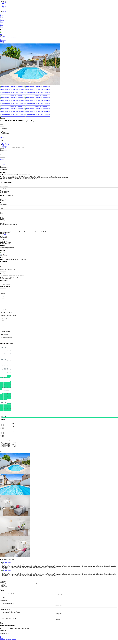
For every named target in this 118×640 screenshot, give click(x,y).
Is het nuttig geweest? (58, 594)
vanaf (1, 148)
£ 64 (4, 576)
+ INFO (5, 234)
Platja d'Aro (6, 38)
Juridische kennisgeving (3, 639)
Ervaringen (3, 10)
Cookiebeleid (14, 639)
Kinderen (1, 156)
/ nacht (6, 568)
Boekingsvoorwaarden (5, 144)
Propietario (2, 40)
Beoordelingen (4, 146)
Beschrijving (2, 126)
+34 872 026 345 (2, 635)
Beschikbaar (4, 416)
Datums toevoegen (3, 271)
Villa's (6, 37)
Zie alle (15, 37)
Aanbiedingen (4, 11)
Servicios (1, 39)
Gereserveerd (4, 414)
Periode (1, 150)
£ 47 (4, 568)
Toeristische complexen (10, 37)
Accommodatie (2, 36)
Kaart (3, 145)
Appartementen (2, 37)
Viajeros (5, 40)
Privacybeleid (9, 639)
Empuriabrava (2, 38)
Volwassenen (2, 152)
